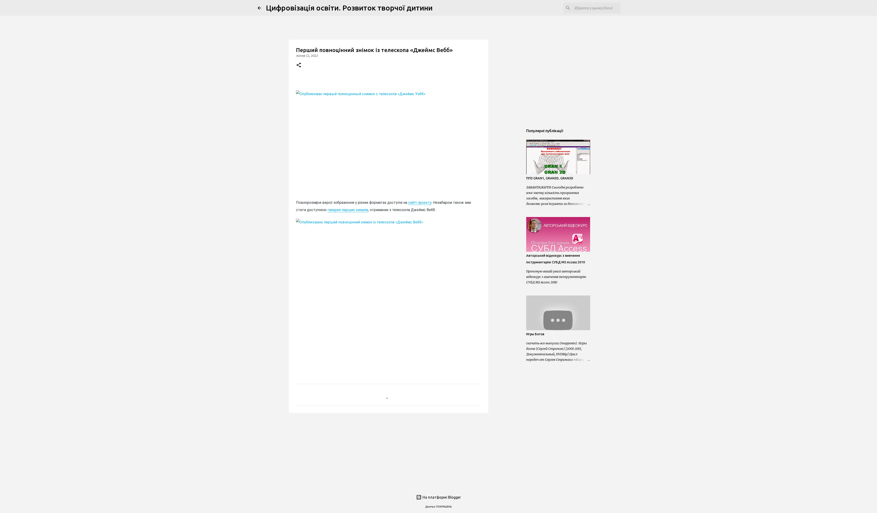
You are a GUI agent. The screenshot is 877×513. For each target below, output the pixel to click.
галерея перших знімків (348, 210)
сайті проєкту (419, 202)
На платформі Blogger (441, 497)
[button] (298, 65)
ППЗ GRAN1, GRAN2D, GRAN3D (549, 178)
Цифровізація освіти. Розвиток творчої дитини (349, 8)
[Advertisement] (388, 452)
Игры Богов (535, 334)
